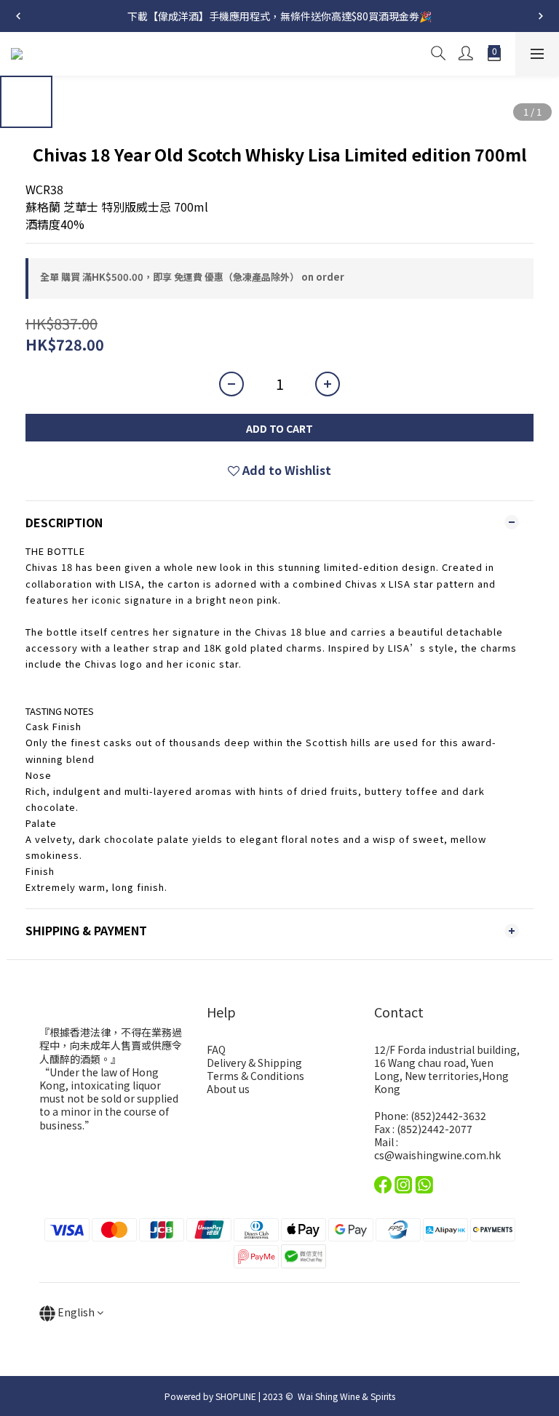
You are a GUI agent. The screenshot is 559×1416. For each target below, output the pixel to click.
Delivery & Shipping (254, 1062)
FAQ (216, 1049)
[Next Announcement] (540, 16)
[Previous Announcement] (18, 16)
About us (228, 1088)
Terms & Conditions (255, 1075)
